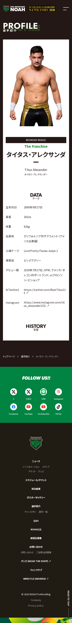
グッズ (41, 471)
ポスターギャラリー (36, 497)
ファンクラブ (36, 570)
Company (36, 600)
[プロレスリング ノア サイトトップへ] (14, 9)
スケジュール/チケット (36, 480)
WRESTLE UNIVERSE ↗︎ (36, 578)
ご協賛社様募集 (43, 552)
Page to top (68, 598)
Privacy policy (36, 605)
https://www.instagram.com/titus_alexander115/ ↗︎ (44, 304)
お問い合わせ (35, 546)
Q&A (36, 520)
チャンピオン (30, 511)
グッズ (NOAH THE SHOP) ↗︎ (36, 561)
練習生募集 (36, 538)
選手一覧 (43, 511)
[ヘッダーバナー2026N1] (42, 9)
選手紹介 (25, 356)
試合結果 (36, 488)
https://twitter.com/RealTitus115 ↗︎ (45, 291)
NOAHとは (36, 529)
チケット (32, 471)
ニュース (36, 461)
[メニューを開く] (66, 9)
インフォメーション (31, 466)
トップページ (9, 356)
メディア (45, 466)
